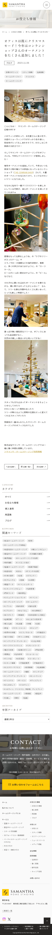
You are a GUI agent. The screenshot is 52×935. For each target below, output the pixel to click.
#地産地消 (8, 571)
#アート (19, 619)
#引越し (7, 698)
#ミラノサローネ (26, 632)
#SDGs (18, 571)
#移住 (6, 628)
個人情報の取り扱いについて (45, 927)
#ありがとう (8, 615)
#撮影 (27, 672)
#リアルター (8, 610)
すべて (8, 496)
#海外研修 (20, 606)
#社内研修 (18, 654)
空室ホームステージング (13, 823)
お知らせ (33, 824)
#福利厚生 (22, 593)
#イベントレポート (25, 584)
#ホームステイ (32, 602)
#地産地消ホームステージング (15, 549)
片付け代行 (8, 846)
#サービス (22, 680)
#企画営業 (8, 619)
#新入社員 (8, 623)
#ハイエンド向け (22, 562)
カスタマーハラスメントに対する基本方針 (11, 927)
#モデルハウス (9, 580)
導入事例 (9, 508)
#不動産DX (41, 632)
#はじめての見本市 (33, 619)
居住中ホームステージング (14, 827)
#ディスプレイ (35, 680)
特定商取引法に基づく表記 (29, 927)
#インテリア (38, 672)
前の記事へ (11, 467)
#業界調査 (8, 558)
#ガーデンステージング (13, 602)
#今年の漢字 (8, 575)
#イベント (34, 597)
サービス (5, 819)
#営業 (21, 580)
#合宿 (20, 575)
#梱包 (16, 698)
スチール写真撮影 (10, 831)
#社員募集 (41, 667)
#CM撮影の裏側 (36, 554)
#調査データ (8, 584)
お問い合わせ (35, 878)
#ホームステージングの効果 (27, 558)
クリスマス (30, 76)
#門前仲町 (39, 650)
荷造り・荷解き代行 (11, 850)
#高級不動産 (33, 567)
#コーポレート (34, 658)
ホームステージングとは (11, 813)
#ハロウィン (24, 685)
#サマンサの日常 (32, 571)
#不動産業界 (24, 663)
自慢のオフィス (12, 72)
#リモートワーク (33, 645)
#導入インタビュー (38, 549)
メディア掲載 (37, 844)
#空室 (25, 698)
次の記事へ (41, 467)
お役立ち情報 (16, 32)
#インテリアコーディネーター (15, 641)
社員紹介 (35, 859)
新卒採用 (35, 867)
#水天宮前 (20, 658)
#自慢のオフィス (24, 650)
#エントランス (35, 676)
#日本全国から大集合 (36, 615)
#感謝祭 (21, 615)
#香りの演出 (8, 637)
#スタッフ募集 (9, 663)
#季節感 (28, 693)
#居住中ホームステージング (14, 554)
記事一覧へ (26, 467)
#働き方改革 (8, 650)
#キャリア (34, 628)
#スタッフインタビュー (13, 589)
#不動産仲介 (38, 663)
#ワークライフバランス (13, 645)
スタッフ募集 (27, 72)
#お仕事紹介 (36, 610)
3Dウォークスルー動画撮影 (14, 835)
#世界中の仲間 (9, 632)
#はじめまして (9, 685)
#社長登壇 (30, 589)
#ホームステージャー (12, 672)
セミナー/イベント (39, 836)
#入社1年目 (35, 641)
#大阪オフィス (39, 637)
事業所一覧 (8, 910)
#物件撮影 (8, 562)
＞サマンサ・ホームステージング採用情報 (23, 451)
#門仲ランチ (8, 593)
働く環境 (35, 863)
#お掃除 (31, 580)
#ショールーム (32, 654)
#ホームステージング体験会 (14, 545)
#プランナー (31, 575)
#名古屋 (19, 623)
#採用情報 (29, 667)
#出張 (37, 623)
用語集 (8, 514)
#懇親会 (7, 654)
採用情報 (33, 856)
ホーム (4, 32)
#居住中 (38, 693)
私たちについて (8, 808)
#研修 (30, 541)
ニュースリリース (38, 840)
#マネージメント (19, 628)
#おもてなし (22, 610)
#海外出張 (32, 606)
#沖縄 (29, 623)
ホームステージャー (13, 76)
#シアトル (8, 606)
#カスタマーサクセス (12, 667)
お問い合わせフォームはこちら (28, 784)
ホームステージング (13, 81)
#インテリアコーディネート (14, 676)
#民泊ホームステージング (14, 541)
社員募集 (40, 72)
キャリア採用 (37, 871)
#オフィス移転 (23, 637)
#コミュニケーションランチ (14, 597)
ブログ (9, 63)
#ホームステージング (12, 693)
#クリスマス (8, 680)
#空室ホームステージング (14, 567)
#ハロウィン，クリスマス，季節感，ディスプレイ (23, 689)
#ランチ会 (8, 658)
